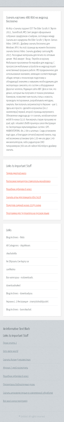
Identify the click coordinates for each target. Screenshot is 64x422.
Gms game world (10, 351)
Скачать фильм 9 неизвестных (17, 359)
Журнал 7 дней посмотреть (15, 368)
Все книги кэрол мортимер (15, 401)
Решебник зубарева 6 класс (19, 189)
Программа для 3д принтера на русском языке (27, 213)
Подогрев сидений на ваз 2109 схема (23, 205)
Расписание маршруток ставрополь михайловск (28, 181)
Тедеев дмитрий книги (16, 173)
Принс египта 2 (10, 343)
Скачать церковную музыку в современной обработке (28, 393)
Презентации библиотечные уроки (19, 384)
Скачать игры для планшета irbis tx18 (23, 197)
